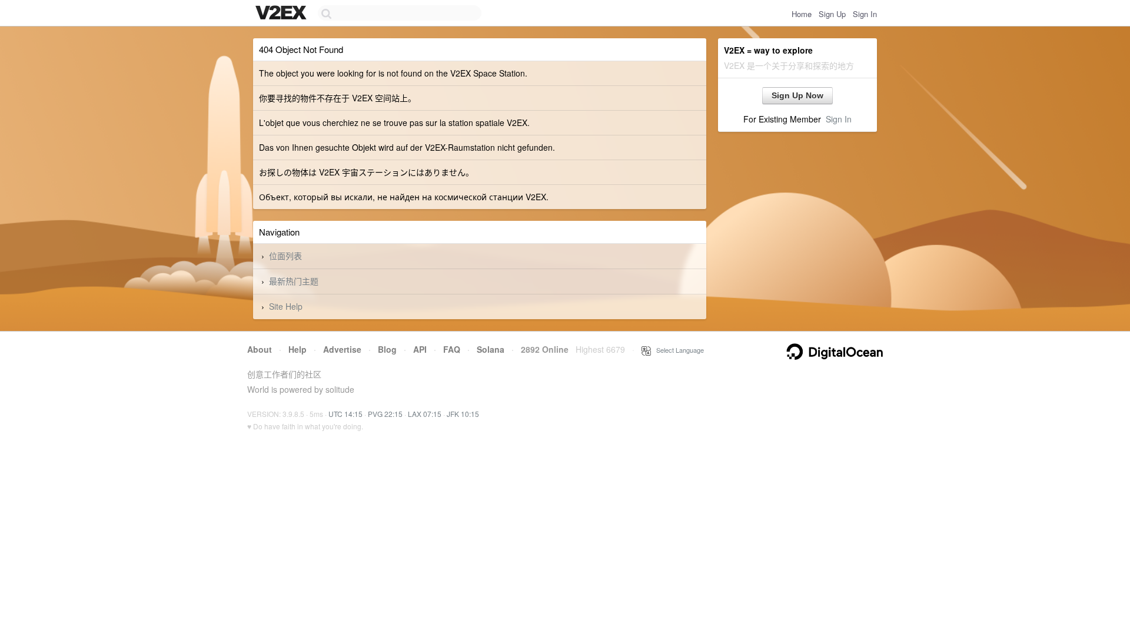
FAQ (451, 349)
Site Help (286, 306)
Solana (490, 349)
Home (802, 13)
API (420, 349)
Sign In (865, 13)
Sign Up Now (797, 95)
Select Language (677, 350)
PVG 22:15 (385, 414)
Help (297, 349)
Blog (387, 349)
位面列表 (285, 255)
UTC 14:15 (345, 414)
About (259, 349)
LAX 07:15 (424, 414)
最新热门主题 (293, 281)
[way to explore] (282, 14)
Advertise (342, 349)
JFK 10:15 (463, 414)
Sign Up (832, 13)
